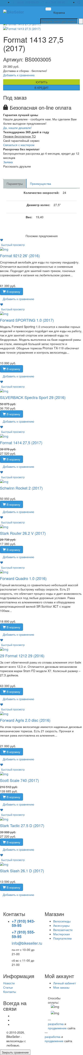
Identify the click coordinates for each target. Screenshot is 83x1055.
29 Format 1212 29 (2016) (22, 655)
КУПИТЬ (41, 82)
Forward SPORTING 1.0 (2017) (27, 320)
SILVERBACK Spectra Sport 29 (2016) (33, 397)
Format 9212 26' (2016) (20, 255)
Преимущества (40, 183)
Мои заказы (61, 987)
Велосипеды (62, 921)
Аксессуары (61, 925)
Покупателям (62, 938)
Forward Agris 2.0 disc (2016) (25, 720)
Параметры (15, 183)
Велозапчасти (63, 930)
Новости (9, 983)
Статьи (8, 987)
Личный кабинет (64, 983)
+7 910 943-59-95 (53, 2)
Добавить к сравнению (19, 75)
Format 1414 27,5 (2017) (21, 442)
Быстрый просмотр (13, 245)
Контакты (9, 991)
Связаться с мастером (18, 145)
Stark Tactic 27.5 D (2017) (22, 825)
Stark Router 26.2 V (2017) (23, 533)
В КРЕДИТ (41, 87)
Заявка (8, 162)
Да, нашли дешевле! (17, 128)
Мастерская (61, 934)
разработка (56, 1024)
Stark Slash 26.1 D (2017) (22, 870)
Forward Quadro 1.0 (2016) (23, 578)
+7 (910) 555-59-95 (26, 2)
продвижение (57, 1028)
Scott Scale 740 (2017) (19, 780)
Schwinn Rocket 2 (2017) (21, 488)
